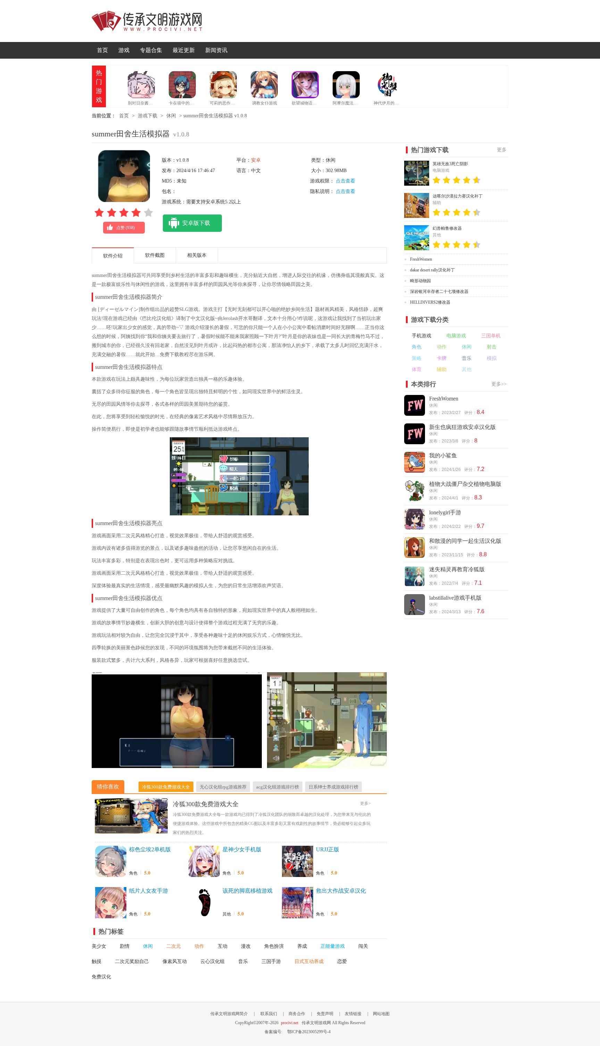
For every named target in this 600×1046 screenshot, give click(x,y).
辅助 (442, 369)
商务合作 (297, 1013)
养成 (302, 946)
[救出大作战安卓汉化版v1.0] (297, 902)
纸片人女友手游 (148, 891)
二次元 (173, 946)
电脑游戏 (456, 335)
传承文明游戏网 (147, 21)
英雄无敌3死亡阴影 (450, 163)
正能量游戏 (332, 946)
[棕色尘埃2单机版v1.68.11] (110, 861)
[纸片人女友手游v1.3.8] (110, 902)
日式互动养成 (309, 961)
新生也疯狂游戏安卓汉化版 (462, 427)
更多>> (499, 384)
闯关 (363, 946)
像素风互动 (174, 961)
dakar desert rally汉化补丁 (432, 270)
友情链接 (353, 1013)
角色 (133, 873)
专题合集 (151, 50)
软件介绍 (113, 256)
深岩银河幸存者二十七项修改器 (439, 291)
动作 (199, 946)
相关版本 (197, 255)
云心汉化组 (212, 961)
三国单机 (491, 335)
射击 (492, 346)
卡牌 (442, 358)
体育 (417, 369)
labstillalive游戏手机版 (455, 598)
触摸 (96, 961)
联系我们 (268, 1013)
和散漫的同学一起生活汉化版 (465, 541)
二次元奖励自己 (132, 961)
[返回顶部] (525, 944)
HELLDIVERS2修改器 (430, 302)
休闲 (171, 115)
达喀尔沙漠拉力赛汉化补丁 (458, 196)
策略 (417, 358)
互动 (222, 946)
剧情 (125, 946)
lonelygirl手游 (445, 512)
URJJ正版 (327, 849)
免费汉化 (101, 976)
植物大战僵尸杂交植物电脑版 (465, 484)
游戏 (124, 50)
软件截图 (155, 255)
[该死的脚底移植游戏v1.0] (204, 902)
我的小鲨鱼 (443, 455)
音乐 (243, 961)
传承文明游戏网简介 (229, 1013)
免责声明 (325, 1013)
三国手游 (271, 961)
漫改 (246, 946)
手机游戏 (421, 335)
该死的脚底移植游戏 (248, 891)
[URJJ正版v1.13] (297, 861)
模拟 (492, 358)
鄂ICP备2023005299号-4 (309, 1031)
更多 (502, 149)
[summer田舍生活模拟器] (177, 764)
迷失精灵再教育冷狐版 (457, 569)
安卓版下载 (196, 223)
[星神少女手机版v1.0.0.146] (204, 861)
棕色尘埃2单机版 (150, 849)
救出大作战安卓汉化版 (341, 891)
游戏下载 (147, 115)
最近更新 (184, 50)
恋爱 (342, 961)
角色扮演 (274, 946)
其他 (227, 914)
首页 (102, 50)
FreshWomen (421, 259)
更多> (365, 803)
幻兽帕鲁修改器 (447, 228)
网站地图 (381, 1013)
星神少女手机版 (242, 849)
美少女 (99, 946)
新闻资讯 (216, 50)
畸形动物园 (420, 280)
